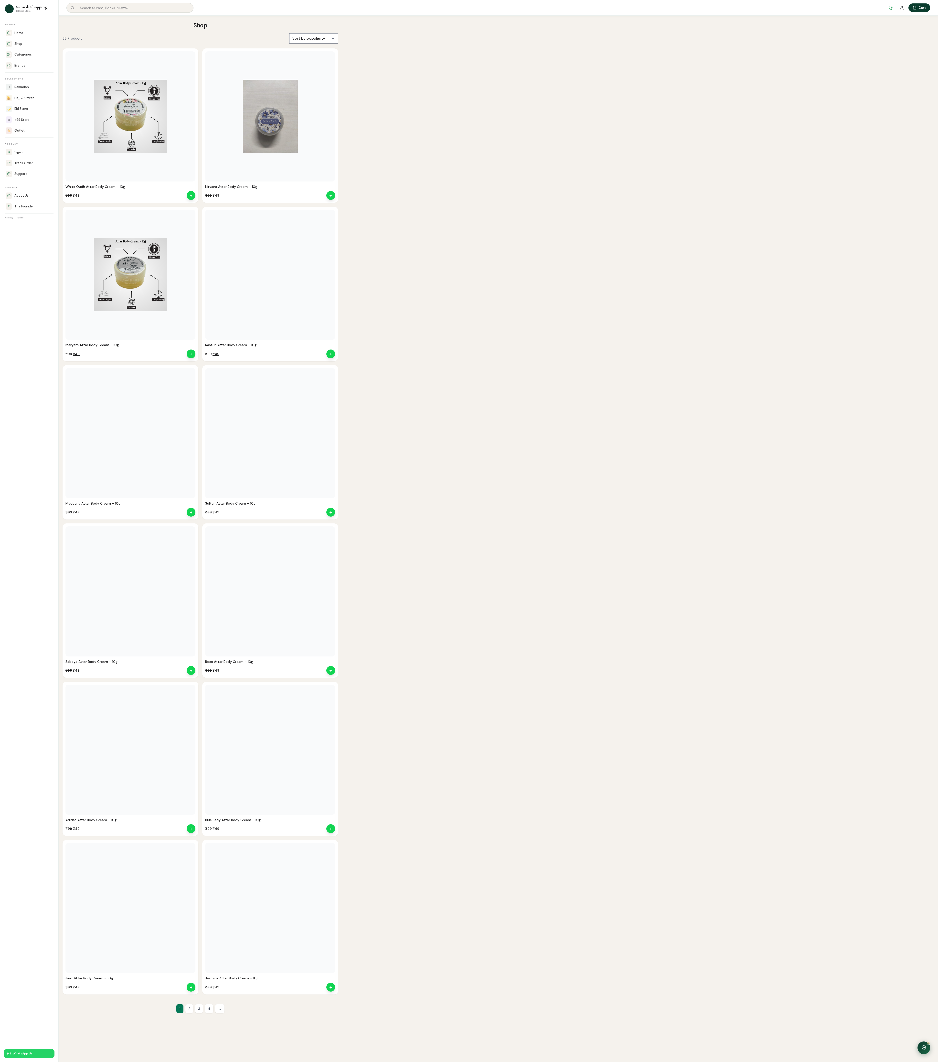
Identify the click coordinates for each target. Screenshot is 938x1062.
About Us (21, 195)
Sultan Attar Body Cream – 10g (230, 503)
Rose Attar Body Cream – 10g (229, 661)
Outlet (16, 130)
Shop (18, 44)
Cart (922, 8)
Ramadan (18, 87)
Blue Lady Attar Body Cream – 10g (233, 820)
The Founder (24, 206)
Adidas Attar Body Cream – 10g (91, 820)
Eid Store (17, 109)
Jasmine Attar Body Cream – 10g (231, 978)
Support (20, 174)
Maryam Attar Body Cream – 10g (92, 345)
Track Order (23, 163)
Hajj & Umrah (20, 98)
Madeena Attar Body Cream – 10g (92, 503)
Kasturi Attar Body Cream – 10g (230, 345)
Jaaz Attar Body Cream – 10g (89, 978)
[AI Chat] (890, 7)
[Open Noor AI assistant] (923, 1047)
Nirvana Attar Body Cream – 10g (231, 186)
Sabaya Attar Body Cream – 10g (91, 661)
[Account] (901, 7)
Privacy (9, 217)
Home (18, 33)
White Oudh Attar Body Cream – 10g (95, 186)
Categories (23, 54)
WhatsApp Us (22, 1053)
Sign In (19, 152)
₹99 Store (19, 120)
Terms (20, 217)
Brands (19, 65)
